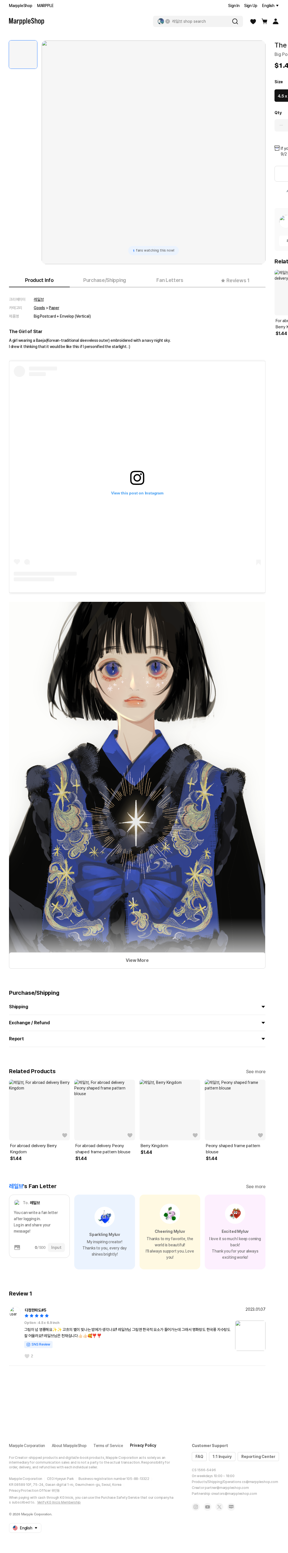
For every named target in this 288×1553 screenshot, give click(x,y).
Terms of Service (108, 1445)
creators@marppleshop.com (234, 1494)
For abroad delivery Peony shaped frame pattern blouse (102, 1148)
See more (256, 1071)
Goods (39, 308)
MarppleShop (20, 5)
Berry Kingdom (154, 1145)
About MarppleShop (69, 1445)
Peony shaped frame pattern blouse (233, 1148)
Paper (54, 308)
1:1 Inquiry (222, 1456)
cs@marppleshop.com (260, 1482)
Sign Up (250, 5)
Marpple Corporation (27, 1445)
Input (56, 1247)
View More (137, 960)
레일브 (39, 299)
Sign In (234, 5)
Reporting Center (258, 1456)
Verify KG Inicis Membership (59, 1502)
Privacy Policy (143, 1445)
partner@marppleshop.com (227, 1488)
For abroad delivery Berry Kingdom (33, 1148)
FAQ (199, 1456)
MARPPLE (45, 5)
